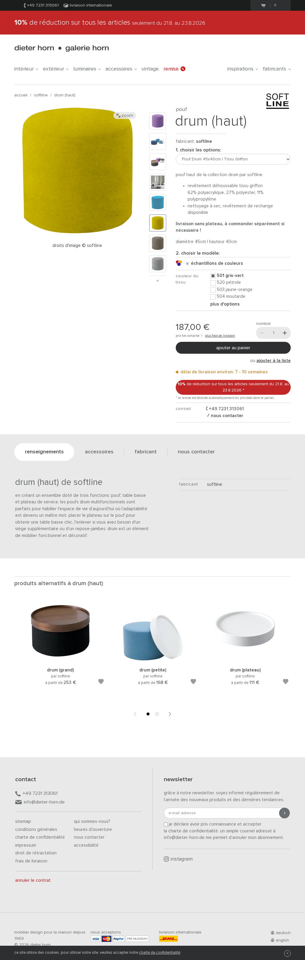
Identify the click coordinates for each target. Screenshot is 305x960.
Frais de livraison (31, 861)
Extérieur (53, 69)
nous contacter (226, 416)
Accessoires (118, 69)
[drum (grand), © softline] (60, 659)
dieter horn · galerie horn (61, 48)
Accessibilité (86, 845)
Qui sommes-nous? (92, 821)
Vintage (150, 69)
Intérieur (24, 69)
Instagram (182, 859)
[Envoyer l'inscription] (284, 813)
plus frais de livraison (220, 335)
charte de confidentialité (159, 953)
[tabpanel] (60, 650)
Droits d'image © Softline (77, 245)
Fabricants (274, 69)
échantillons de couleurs (216, 263)
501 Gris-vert (230, 275)
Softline (41, 95)
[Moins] (262, 333)
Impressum (25, 845)
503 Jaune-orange (235, 289)
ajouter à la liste (273, 360)
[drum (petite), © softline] (153, 659)
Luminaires (84, 69)
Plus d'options (225, 304)
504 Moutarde (231, 296)
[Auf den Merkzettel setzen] (101, 682)
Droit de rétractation (36, 853)
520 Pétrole (229, 282)
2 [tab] (157, 714)
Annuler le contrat (33, 880)
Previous (134, 714)
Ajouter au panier (233, 347)
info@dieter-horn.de (44, 802)
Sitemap (23, 821)
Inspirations (240, 69)
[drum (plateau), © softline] (245, 659)
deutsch (283, 933)
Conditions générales (36, 829)
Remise (171, 69)
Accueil (20, 95)
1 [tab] (148, 714)
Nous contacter (89, 837)
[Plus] (285, 333)
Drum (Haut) (64, 95)
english (282, 940)
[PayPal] (119, 939)
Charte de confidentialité (40, 837)
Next (157, 280)
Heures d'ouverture (93, 829)
